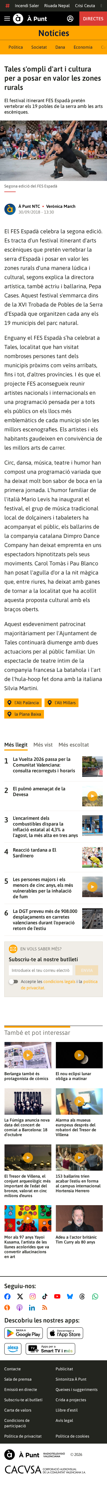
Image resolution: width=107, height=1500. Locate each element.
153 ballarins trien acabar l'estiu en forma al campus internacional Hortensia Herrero (78, 1183)
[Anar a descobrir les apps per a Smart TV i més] (50, 1349)
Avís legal (64, 1420)
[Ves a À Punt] (30, 18)
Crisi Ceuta (85, 5)
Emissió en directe (20, 1389)
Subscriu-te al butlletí (23, 1400)
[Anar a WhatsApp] (96, 1296)
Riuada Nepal (57, 5)
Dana (60, 47)
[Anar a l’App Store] (65, 1333)
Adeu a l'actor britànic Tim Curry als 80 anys (76, 1239)
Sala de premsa (18, 1379)
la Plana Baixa (28, 714)
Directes (93, 18)
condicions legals (59, 981)
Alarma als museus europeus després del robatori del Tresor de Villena (76, 1127)
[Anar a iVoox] (8, 1307)
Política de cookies (72, 1436)
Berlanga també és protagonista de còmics (26, 1076)
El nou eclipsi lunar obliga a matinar (73, 1076)
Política (16, 47)
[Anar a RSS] (46, 1307)
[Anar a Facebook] (8, 1296)
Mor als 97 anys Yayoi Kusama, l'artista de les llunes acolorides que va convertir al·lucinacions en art (26, 1247)
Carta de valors (17, 1410)
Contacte (12, 1369)
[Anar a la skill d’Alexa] (12, 1349)
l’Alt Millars (65, 702)
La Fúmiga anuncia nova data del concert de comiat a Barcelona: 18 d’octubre (27, 1127)
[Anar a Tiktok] (46, 1296)
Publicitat (64, 1369)
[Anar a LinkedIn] (33, 1307)
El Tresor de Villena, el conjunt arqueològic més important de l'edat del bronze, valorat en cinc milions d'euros (27, 1186)
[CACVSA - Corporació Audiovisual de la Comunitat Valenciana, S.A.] (45, 1469)
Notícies (53, 33)
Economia (83, 47)
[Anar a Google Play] (23, 1333)
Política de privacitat (23, 1436)
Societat (39, 47)
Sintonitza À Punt (71, 1379)
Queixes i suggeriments (77, 1389)
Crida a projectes (71, 1400)
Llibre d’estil (67, 1410)
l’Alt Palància (27, 702)
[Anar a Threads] (84, 1296)
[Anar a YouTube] (58, 1296)
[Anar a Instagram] (34, 1296)
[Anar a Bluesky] (71, 1296)
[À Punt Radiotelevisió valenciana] (34, 1454)
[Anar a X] (21, 1296)
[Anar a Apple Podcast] (21, 1307)
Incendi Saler (27, 5)
